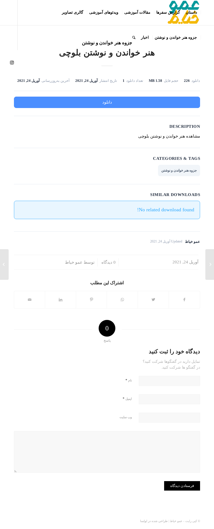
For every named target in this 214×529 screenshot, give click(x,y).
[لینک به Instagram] (12, 62)
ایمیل (127, 398)
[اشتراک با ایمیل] (29, 299)
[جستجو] (134, 37)
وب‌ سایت (126, 417)
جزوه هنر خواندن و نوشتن (179, 170)
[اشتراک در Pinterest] (91, 299)
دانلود (107, 102)
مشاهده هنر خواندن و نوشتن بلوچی (169, 136)
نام (128, 380)
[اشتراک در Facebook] (184, 299)
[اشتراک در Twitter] (153, 299)
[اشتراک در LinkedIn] (60, 299)
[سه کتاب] (209, 264)
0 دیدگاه (108, 262)
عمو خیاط (73, 262)
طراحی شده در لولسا (154, 521)
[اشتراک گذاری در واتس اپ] (122, 299)
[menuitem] (191, 12)
